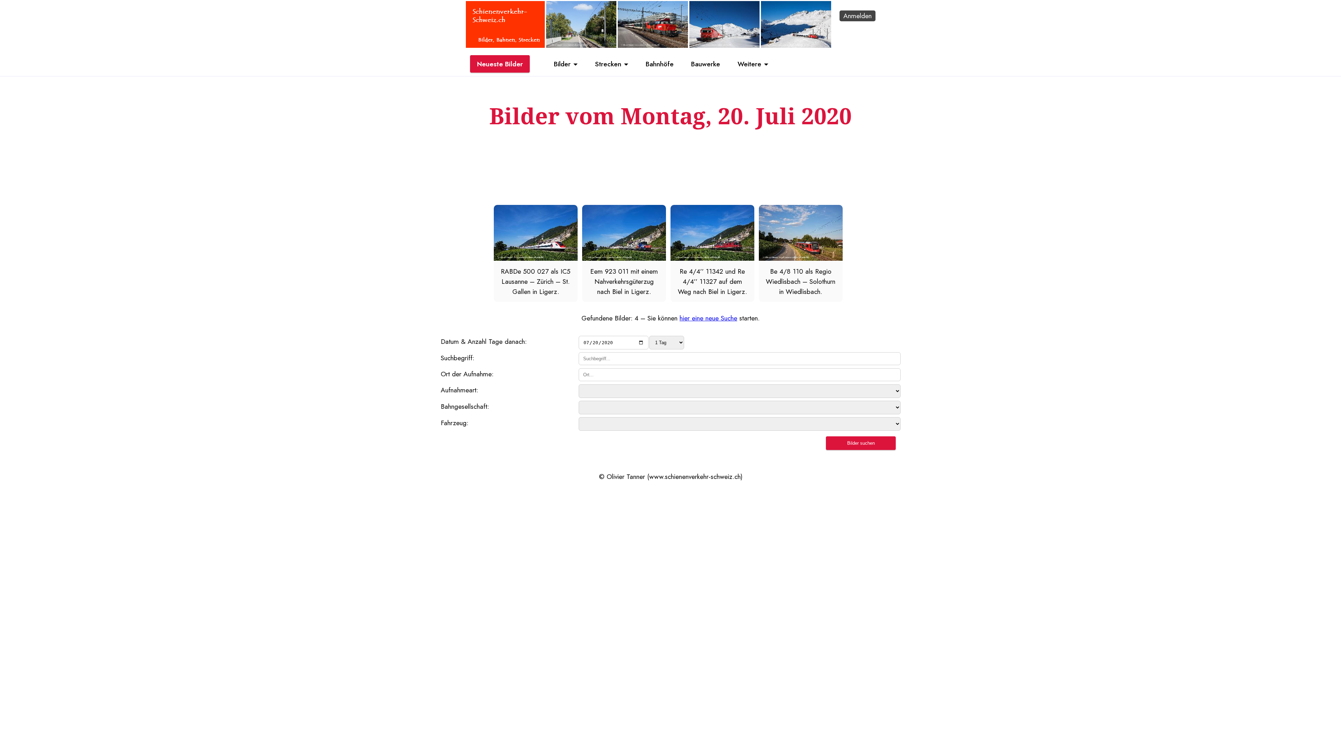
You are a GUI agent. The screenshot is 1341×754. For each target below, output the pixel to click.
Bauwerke (705, 64)
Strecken (608, 64)
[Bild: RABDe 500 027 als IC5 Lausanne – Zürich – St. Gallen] (536, 258)
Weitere (749, 64)
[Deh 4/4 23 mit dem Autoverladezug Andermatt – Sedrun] (796, 45)
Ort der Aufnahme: (467, 374)
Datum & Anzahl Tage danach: (484, 341)
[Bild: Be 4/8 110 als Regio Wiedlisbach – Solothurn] (801, 258)
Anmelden (857, 16)
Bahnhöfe (660, 64)
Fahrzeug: (454, 423)
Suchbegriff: (457, 358)
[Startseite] (505, 45)
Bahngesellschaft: (465, 406)
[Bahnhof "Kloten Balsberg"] (581, 45)
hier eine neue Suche (708, 318)
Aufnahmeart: (459, 390)
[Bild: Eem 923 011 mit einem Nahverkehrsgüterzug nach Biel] (624, 258)
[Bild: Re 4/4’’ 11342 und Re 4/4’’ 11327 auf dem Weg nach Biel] (712, 258)
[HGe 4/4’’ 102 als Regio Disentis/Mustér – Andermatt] (724, 45)
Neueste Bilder (500, 64)
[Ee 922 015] (653, 45)
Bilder (562, 64)
